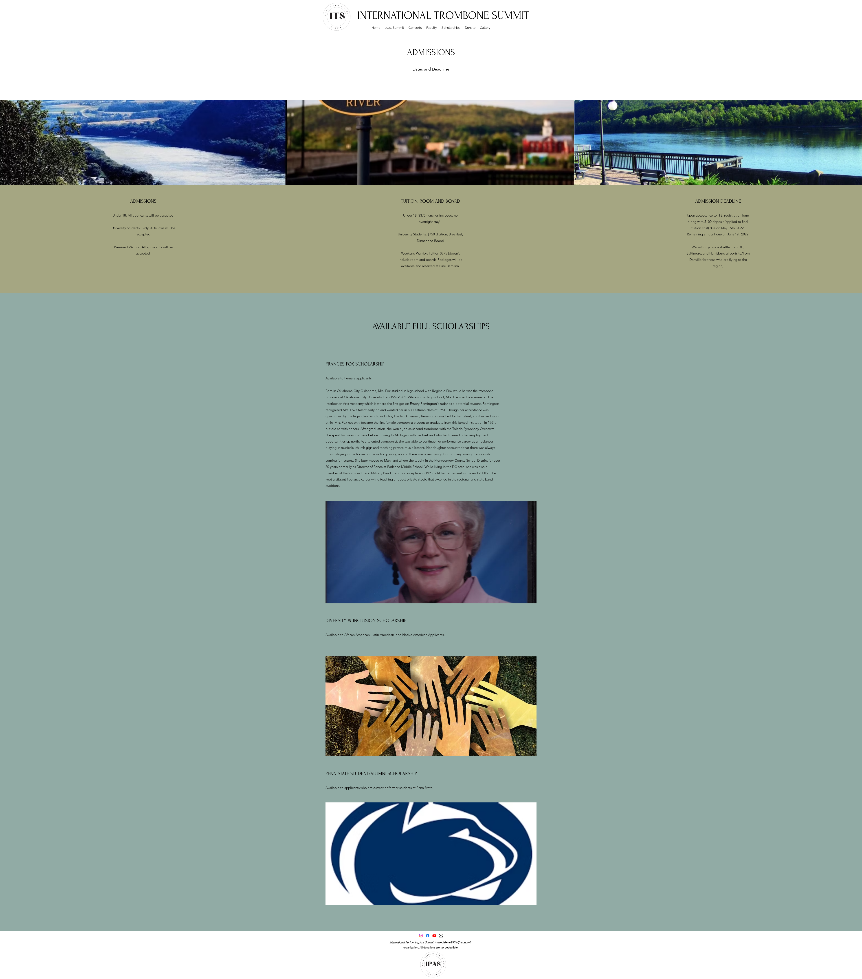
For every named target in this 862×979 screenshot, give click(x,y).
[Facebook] (427, 935)
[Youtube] (434, 935)
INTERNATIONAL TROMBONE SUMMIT (443, 15)
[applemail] (441, 935)
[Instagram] (421, 935)
